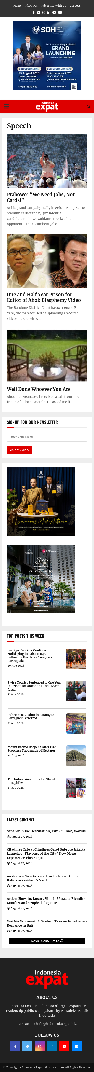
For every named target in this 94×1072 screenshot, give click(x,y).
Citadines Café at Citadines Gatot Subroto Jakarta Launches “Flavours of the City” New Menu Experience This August (46, 853)
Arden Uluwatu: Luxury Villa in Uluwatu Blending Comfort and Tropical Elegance (46, 901)
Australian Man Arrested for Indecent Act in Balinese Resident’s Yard (42, 878)
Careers (75, 5)
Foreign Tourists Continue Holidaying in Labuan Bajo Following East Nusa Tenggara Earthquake (30, 656)
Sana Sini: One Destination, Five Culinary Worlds (46, 831)
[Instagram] (40, 1046)
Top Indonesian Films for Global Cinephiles (31, 781)
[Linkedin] (52, 1046)
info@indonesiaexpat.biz (56, 1024)
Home (17, 5)
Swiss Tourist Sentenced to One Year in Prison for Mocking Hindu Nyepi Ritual (34, 686)
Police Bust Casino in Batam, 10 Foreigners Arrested (31, 716)
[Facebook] (15, 1046)
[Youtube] (64, 1046)
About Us (32, 5)
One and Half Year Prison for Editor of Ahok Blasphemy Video (44, 297)
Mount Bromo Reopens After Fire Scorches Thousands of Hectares (32, 748)
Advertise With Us (54, 5)
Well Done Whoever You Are (38, 389)
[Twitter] (27, 1046)
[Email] (77, 1046)
